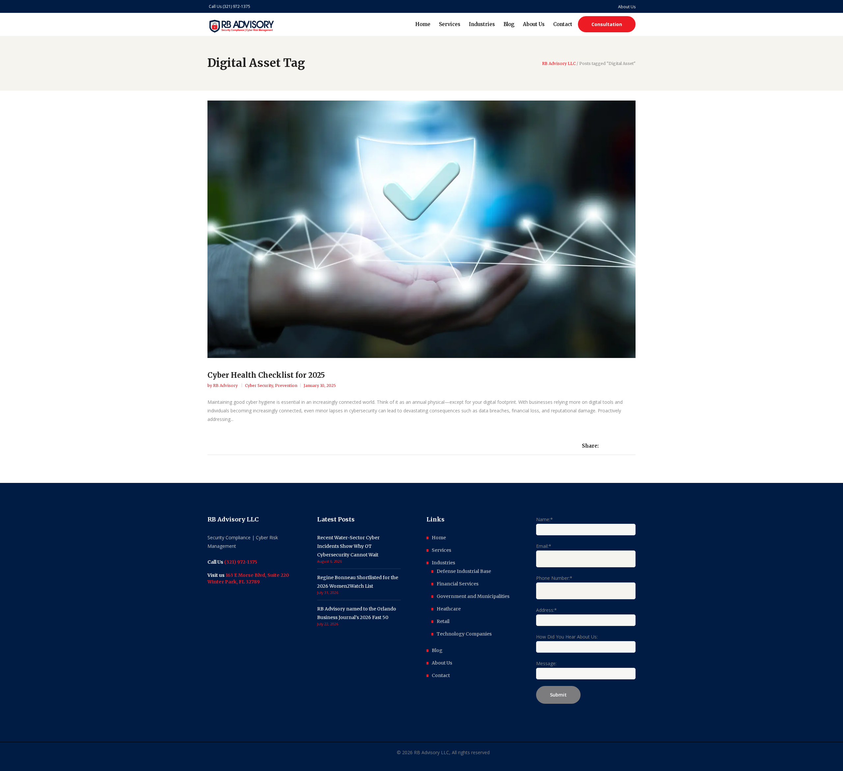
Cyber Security (259, 385)
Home (439, 538)
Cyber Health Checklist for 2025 (266, 375)
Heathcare (449, 609)
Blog (437, 650)
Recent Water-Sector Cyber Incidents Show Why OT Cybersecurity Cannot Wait (348, 546)
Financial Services (457, 584)
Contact (441, 675)
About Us (442, 663)
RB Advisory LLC (559, 64)
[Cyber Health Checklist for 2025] (421, 229)
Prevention (286, 385)
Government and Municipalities (473, 596)
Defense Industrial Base (464, 571)
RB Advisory (226, 385)
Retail (443, 621)
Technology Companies (464, 634)
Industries (443, 563)
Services (441, 550)
